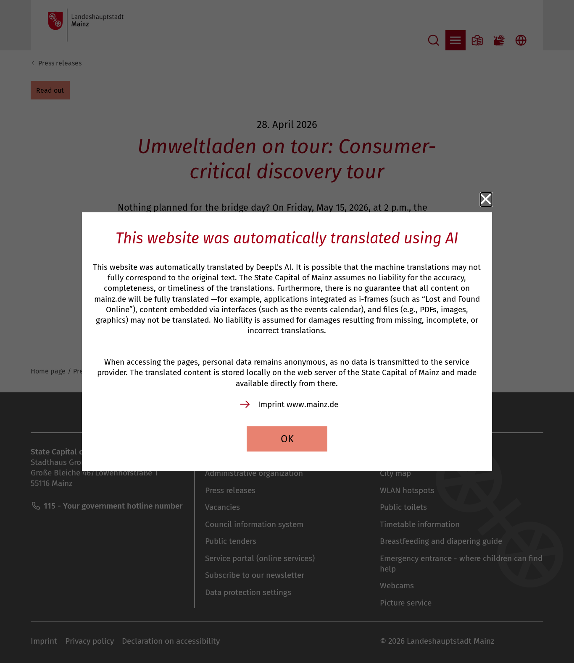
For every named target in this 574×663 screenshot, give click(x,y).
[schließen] (486, 199)
